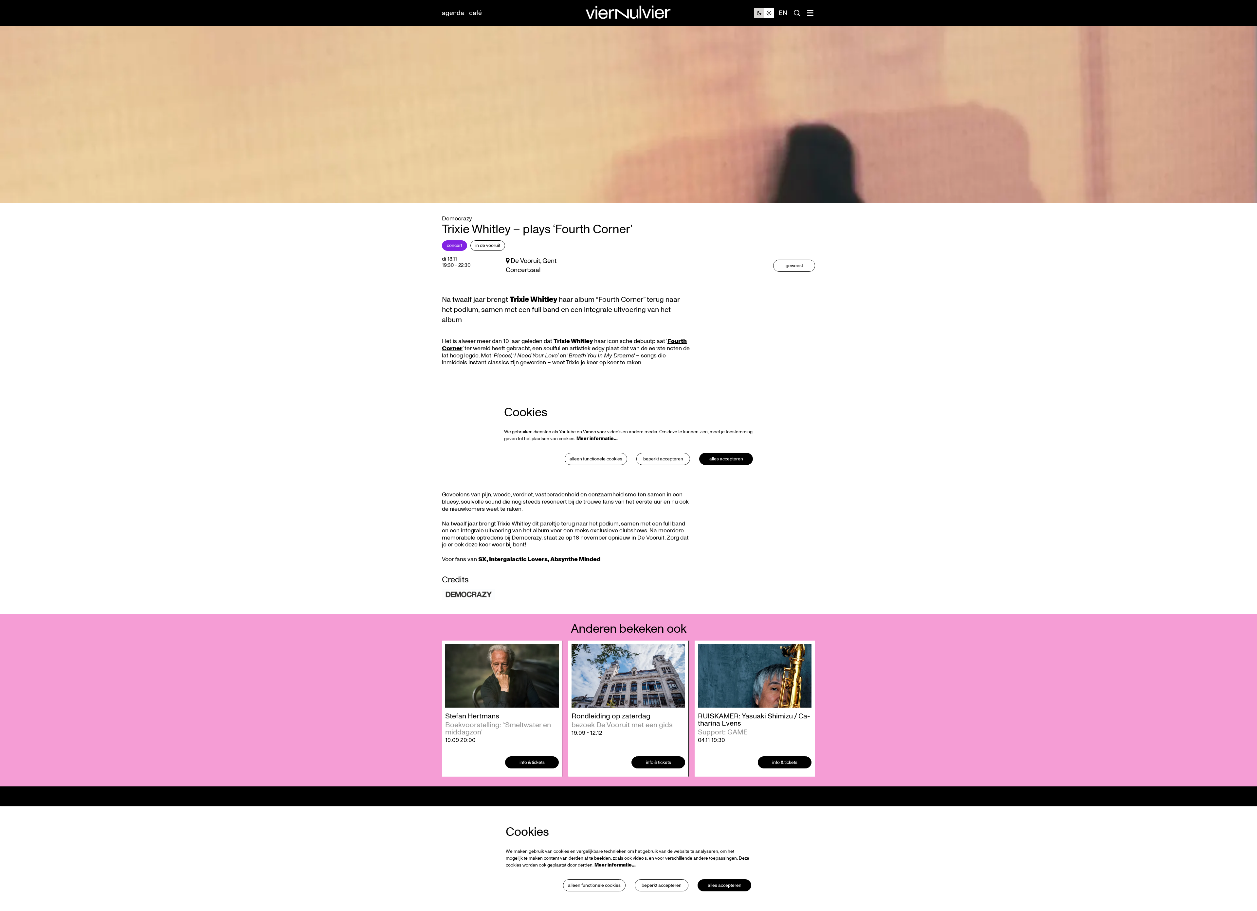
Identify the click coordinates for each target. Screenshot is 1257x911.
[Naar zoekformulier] (797, 13)
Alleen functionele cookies (596, 459)
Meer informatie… (597, 439)
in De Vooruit (487, 245)
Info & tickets (532, 762)
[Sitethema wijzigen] (764, 13)
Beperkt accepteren (663, 459)
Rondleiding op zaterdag (611, 716)
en (783, 13)
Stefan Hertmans (472, 716)
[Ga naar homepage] (628, 13)
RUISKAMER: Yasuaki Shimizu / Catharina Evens (754, 720)
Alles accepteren (726, 459)
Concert (454, 245)
